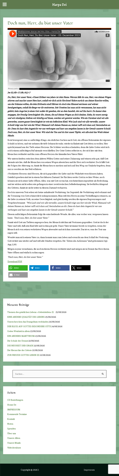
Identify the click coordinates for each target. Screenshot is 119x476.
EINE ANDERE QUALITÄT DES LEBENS (26, 317)
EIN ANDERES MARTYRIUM (21, 336)
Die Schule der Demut (17, 341)
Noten (10, 424)
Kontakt (11, 419)
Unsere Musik (14, 443)
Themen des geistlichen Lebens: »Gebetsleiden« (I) (31, 312)
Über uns (11, 433)
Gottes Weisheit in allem (18, 331)
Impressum (89, 470)
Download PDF (15, 261)
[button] (18, 268)
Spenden (11, 428)
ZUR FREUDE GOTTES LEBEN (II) (23, 355)
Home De (11, 405)
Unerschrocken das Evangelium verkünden (27, 321)
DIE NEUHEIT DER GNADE (20, 345)
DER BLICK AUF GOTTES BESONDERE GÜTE (29, 326)
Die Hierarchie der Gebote (19, 350)
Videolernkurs (14, 447)
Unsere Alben (13, 438)
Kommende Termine (17, 414)
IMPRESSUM (13, 409)
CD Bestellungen (15, 400)
